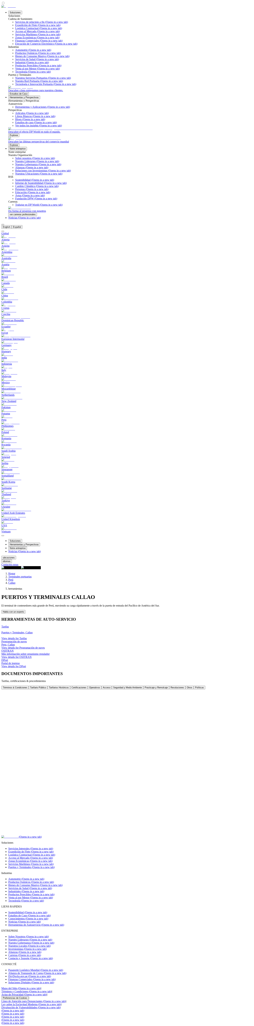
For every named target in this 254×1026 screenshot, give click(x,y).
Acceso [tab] (106, 687)
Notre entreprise (18, 148)
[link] (130, 91)
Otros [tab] (189, 687)
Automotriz (26, 878)
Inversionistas (27, 948)
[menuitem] (6, 227)
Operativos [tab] (94, 687)
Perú (10, 579)
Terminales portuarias (20, 576)
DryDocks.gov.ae (29, 976)
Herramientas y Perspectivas (24, 97)
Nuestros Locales (29, 945)
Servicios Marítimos (31, 864)
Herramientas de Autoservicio (36, 924)
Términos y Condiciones (26, 991)
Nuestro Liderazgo (30, 939)
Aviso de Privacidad (24, 994)
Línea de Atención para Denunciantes (33, 1001)
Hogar (11, 573)
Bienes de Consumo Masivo (35, 885)
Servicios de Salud (30, 888)
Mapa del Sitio (21, 988)
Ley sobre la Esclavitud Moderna (31, 1004)
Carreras (24, 955)
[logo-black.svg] (8, 6)
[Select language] (2, 224)
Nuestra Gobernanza (31, 942)
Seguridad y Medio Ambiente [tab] (127, 687)
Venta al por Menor (30, 897)
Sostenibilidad (27, 912)
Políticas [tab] (199, 687)
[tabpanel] (127, 762)
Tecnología (26, 900)
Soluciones (15, 12)
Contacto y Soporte (30, 958)
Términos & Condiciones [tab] (15, 687)
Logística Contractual (31, 854)
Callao (11, 582)
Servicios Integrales (30, 848)
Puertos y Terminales (31, 867)
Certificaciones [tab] (79, 687)
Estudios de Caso (29, 915)
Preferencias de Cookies (15, 998)
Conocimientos (28, 918)
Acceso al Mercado (30, 857)
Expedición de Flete (31, 851)
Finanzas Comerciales (32, 979)
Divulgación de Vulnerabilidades (31, 1007)
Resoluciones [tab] (177, 687)
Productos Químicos (31, 882)
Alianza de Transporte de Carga (37, 973)
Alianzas (24, 952)
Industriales (26, 891)
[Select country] (2, 231)
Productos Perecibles (31, 894)
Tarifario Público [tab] (38, 687)
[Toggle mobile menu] (2, 534)
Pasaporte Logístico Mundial (35, 970)
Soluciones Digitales (31, 982)
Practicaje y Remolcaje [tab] (156, 687)
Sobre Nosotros (28, 936)
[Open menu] (2, 535)
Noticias (24, 217)
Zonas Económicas (30, 860)
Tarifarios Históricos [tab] (59, 687)
